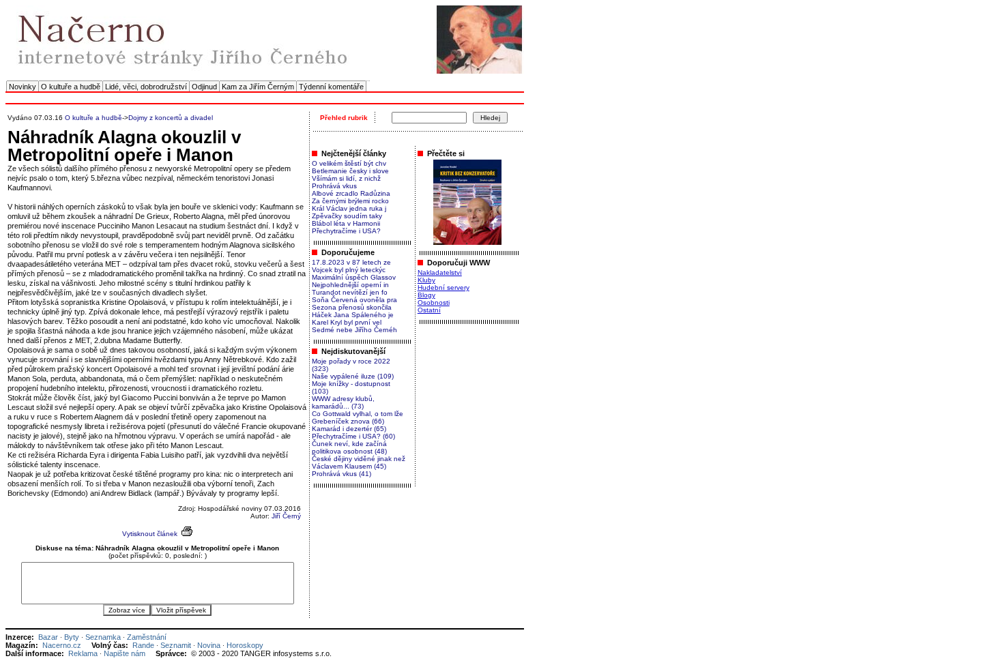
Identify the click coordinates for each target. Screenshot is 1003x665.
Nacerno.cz (61, 645)
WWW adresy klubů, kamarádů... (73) (343, 402)
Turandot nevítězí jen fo (350, 292)
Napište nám (124, 653)
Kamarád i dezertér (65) (349, 428)
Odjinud (204, 87)
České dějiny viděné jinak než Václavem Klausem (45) (358, 462)
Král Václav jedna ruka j (349, 208)
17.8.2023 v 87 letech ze (351, 262)
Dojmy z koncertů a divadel (170, 117)
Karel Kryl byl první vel (346, 322)
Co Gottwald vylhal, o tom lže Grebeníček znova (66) (357, 417)
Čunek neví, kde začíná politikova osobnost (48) (349, 447)
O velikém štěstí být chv (349, 163)
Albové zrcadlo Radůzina (351, 193)
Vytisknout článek (149, 533)
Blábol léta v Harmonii (346, 223)
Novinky (22, 87)
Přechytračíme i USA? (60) (353, 436)
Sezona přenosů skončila (352, 307)
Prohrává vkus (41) (341, 473)
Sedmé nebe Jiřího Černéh (354, 330)
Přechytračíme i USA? (346, 231)
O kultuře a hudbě (70, 87)
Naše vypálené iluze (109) (353, 376)
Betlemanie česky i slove (350, 171)
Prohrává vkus (334, 186)
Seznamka (103, 637)
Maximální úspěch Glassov (354, 277)
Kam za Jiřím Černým (258, 87)
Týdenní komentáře (331, 87)
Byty (71, 637)
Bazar (48, 637)
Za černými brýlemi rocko (350, 201)
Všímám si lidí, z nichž (346, 178)
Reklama (83, 653)
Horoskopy (245, 645)
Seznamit (175, 645)
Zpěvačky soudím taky (347, 216)
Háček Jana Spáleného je (353, 315)
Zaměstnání (146, 637)
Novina (208, 645)
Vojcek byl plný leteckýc (349, 270)
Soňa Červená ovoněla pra (354, 300)
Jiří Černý (286, 516)
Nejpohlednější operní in (350, 285)
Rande (143, 645)
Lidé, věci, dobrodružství (146, 87)
